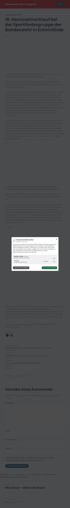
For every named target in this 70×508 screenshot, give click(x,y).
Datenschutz (25, 241)
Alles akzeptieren (49, 268)
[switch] (53, 258)
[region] (35, 260)
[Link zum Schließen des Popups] (56, 239)
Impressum (18, 241)
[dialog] (35, 254)
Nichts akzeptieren (21, 268)
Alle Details (46, 261)
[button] (52, 258)
